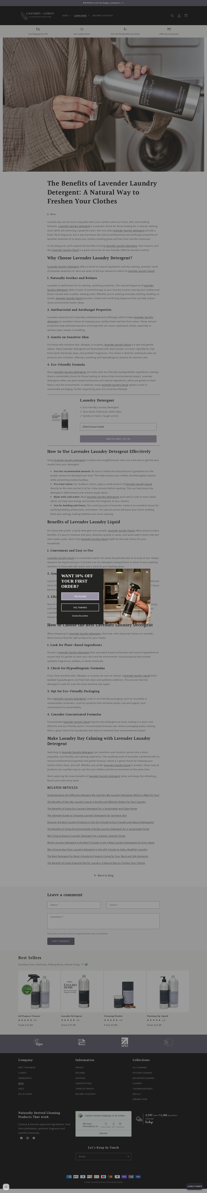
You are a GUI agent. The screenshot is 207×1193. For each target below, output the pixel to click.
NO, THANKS (80, 607)
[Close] (147, 572)
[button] (194, 1186)
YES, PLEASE (80, 596)
